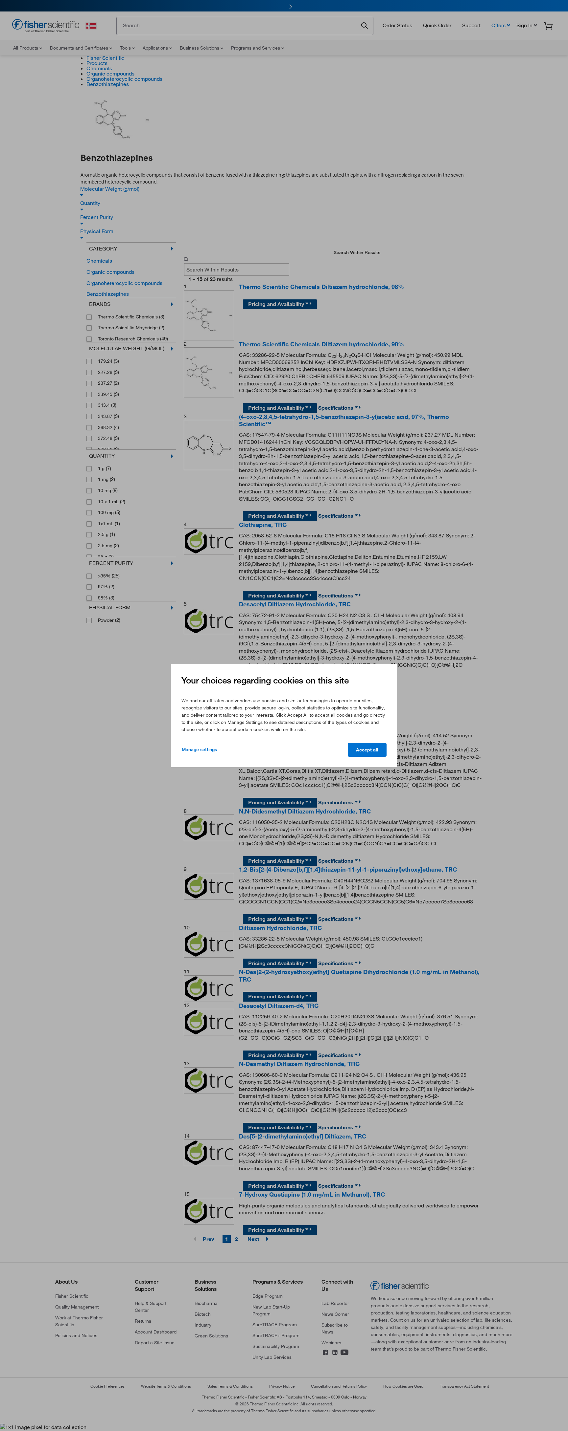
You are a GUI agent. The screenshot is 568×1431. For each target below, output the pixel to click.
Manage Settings (199, 749)
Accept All (367, 750)
